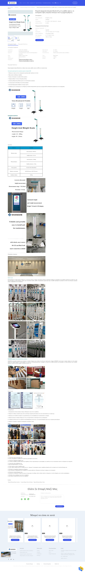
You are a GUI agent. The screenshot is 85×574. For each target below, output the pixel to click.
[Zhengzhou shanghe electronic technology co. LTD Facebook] (8, 559)
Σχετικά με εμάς (39, 2)
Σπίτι (21, 2)
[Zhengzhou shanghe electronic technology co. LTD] (22, 499)
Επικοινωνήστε (39, 40)
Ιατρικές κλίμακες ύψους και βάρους (26, 550)
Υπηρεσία (38, 552)
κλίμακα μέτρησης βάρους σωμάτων (14, 482)
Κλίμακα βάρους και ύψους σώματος (26, 555)
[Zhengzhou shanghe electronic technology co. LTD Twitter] (11, 559)
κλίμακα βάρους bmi (23, 552)
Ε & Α (50, 552)
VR (60, 2)
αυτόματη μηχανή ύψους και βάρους (27, 482)
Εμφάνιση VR (32, 2)
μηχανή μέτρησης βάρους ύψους (39, 482)
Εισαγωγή (38, 555)
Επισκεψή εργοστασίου (47, 2)
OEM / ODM (51, 550)
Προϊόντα (24, 2)
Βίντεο (28, 2)
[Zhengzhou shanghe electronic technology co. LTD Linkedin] (13, 559)
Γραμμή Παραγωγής (52, 553)
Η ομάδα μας (39, 553)
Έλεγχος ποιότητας (55, 2)
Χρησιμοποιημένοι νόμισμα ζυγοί (26, 554)
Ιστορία (38, 550)
